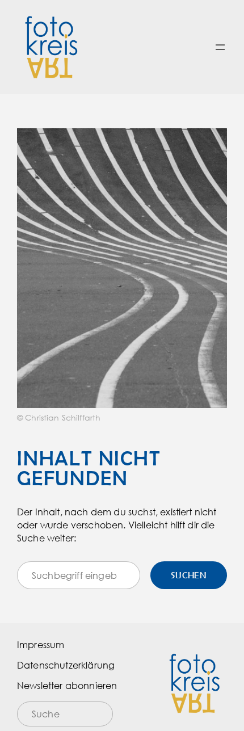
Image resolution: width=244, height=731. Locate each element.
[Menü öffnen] (220, 47)
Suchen (189, 575)
